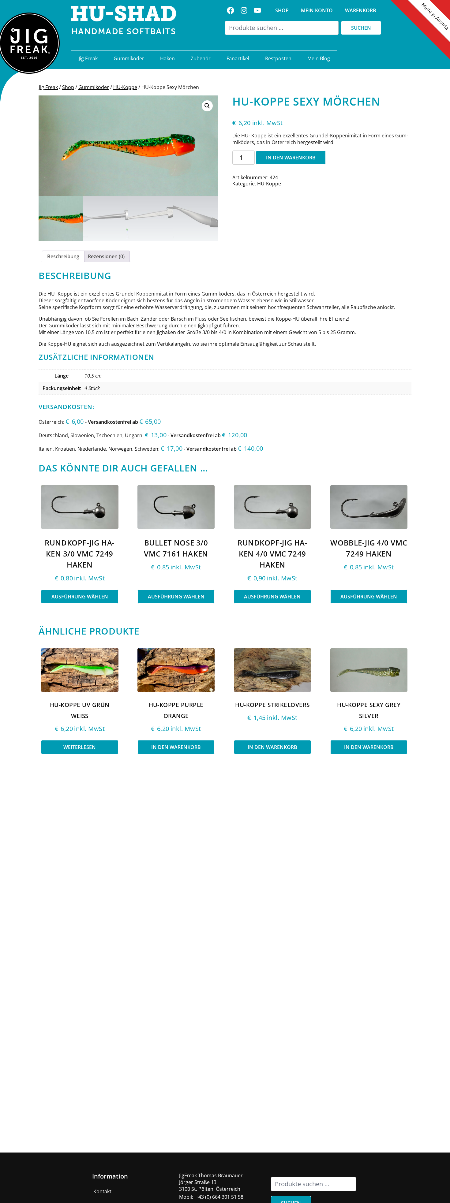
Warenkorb (360, 10)
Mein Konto (317, 10)
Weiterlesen (79, 747)
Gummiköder (129, 58)
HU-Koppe (125, 87)
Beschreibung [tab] (63, 256)
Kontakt (102, 1191)
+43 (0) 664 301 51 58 (219, 1197)
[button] (207, 105)
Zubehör (201, 58)
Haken (167, 58)
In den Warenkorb (291, 157)
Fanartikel (238, 58)
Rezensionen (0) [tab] (106, 256)
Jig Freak (88, 58)
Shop (282, 10)
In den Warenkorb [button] (176, 747)
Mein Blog (318, 58)
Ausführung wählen (79, 596)
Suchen (361, 27)
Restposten (278, 58)
